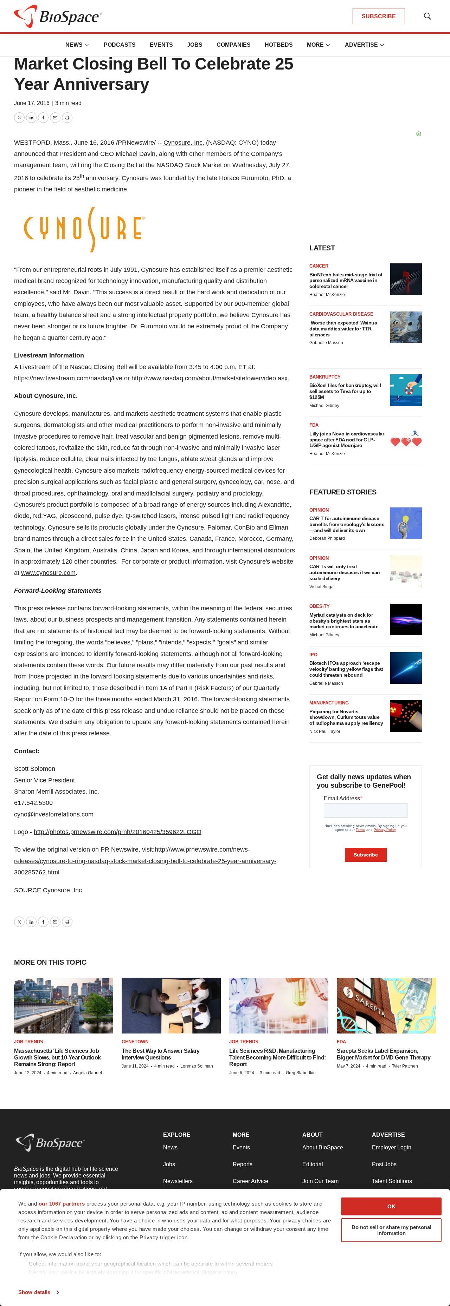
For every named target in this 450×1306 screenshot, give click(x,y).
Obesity (319, 606)
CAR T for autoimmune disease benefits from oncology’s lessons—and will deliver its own (346, 524)
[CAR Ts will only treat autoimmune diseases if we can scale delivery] (406, 571)
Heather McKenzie (327, 294)
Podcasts (120, 45)
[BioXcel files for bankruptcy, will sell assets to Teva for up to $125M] (406, 390)
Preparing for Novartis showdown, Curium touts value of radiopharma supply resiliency (346, 717)
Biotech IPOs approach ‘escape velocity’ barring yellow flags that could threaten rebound (346, 669)
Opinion (319, 510)
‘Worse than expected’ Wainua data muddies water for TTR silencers (343, 328)
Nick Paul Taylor (324, 731)
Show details (34, 1292)
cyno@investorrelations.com (54, 814)
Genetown (135, 1041)
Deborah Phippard (327, 538)
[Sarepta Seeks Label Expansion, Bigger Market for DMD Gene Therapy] (386, 1005)
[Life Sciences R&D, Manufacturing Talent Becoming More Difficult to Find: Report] (278, 1005)
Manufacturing (329, 702)
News (74, 45)
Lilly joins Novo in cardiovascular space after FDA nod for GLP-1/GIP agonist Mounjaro (346, 439)
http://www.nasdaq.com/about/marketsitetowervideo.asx (209, 378)
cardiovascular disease (341, 314)
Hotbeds (279, 45)
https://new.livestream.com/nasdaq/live (68, 378)
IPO (313, 654)
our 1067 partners (62, 1204)
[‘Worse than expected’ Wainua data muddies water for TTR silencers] (406, 327)
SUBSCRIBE (379, 16)
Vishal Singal (322, 586)
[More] (87, 45)
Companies (234, 45)
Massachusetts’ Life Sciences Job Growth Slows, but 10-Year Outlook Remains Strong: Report (57, 1057)
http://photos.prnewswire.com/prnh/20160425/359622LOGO (117, 831)
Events (161, 45)
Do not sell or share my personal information (391, 1230)
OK (391, 1206)
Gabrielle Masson (326, 342)
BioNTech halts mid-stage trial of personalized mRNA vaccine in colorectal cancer (345, 280)
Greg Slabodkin (301, 1072)
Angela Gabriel (87, 1072)
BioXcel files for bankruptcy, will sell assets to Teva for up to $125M (345, 391)
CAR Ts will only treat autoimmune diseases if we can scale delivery (344, 572)
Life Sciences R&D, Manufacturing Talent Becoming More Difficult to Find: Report (277, 1057)
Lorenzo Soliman (196, 1066)
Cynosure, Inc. (183, 142)
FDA (314, 425)
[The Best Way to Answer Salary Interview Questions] (171, 1005)
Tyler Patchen (405, 1066)
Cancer (318, 266)
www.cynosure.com (48, 572)
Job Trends (28, 1041)
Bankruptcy (325, 377)
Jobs (194, 45)
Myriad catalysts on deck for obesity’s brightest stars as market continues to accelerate (343, 621)
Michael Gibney (324, 405)
